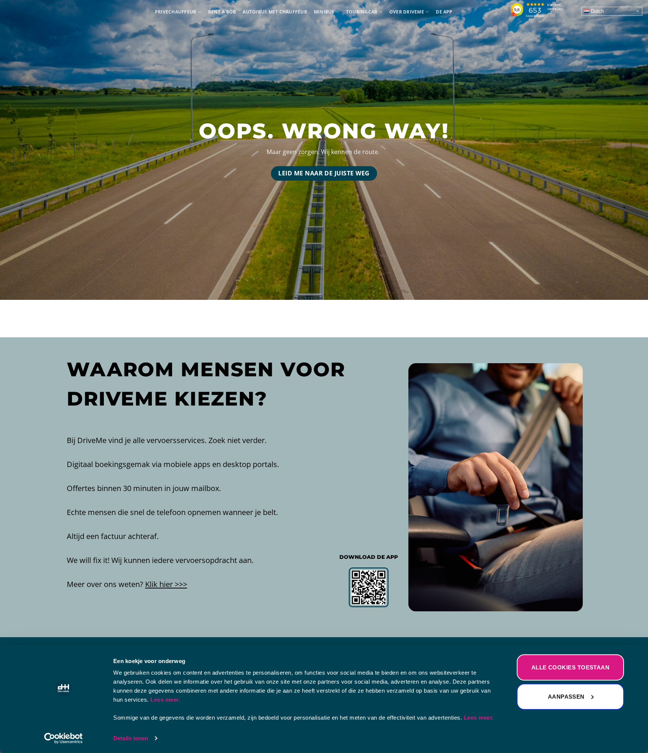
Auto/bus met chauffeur (275, 12)
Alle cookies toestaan (570, 667)
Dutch (597, 10)
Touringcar (361, 12)
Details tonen (130, 738)
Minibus (324, 12)
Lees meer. (165, 699)
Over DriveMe (406, 12)
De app (444, 12)
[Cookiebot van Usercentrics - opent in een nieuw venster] (63, 738)
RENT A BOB (222, 12)
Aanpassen (566, 696)
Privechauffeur (175, 12)
